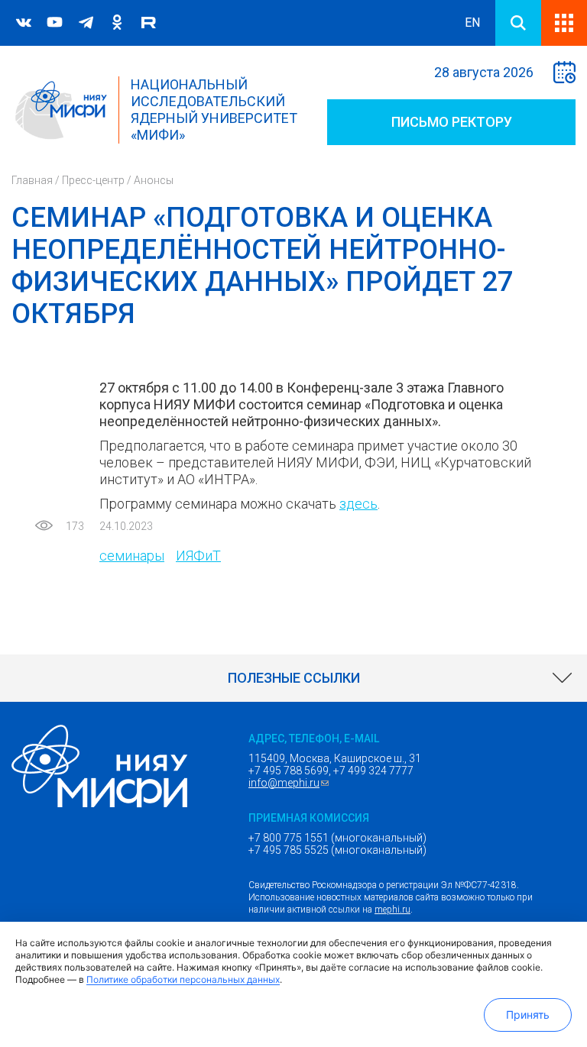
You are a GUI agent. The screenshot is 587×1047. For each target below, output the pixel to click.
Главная (32, 180)
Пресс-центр (93, 180)
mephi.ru (392, 909)
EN (472, 22)
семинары (131, 556)
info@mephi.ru (290, 783)
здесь (358, 504)
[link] (293, 678)
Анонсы (154, 180)
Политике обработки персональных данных (183, 979)
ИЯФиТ (198, 556)
